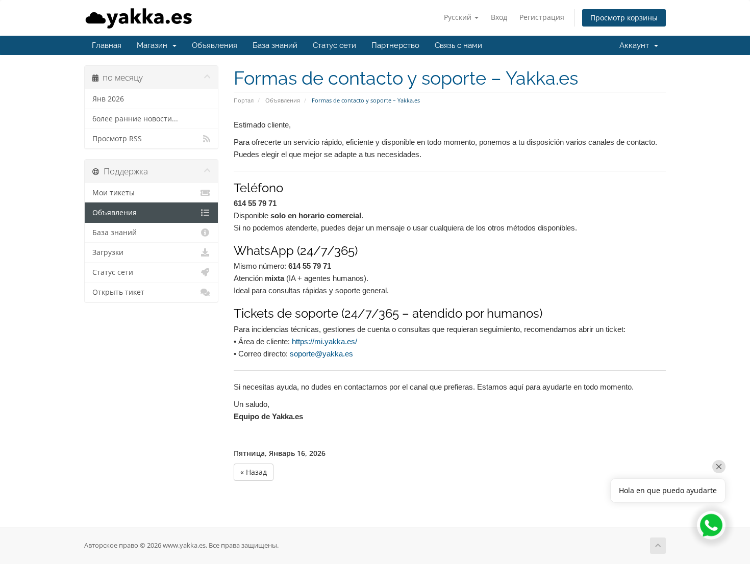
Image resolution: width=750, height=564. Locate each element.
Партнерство (395, 45)
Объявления (214, 45)
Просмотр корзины (624, 17)
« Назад (253, 472)
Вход (499, 17)
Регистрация (541, 17)
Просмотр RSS (117, 138)
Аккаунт (636, 45)
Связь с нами (458, 45)
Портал (244, 100)
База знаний (275, 45)
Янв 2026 (108, 99)
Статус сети (334, 45)
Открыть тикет (118, 292)
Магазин (154, 45)
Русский (458, 17)
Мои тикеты (113, 192)
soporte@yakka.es (321, 353)
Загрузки (107, 252)
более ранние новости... (135, 118)
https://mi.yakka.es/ (324, 341)
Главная (106, 45)
